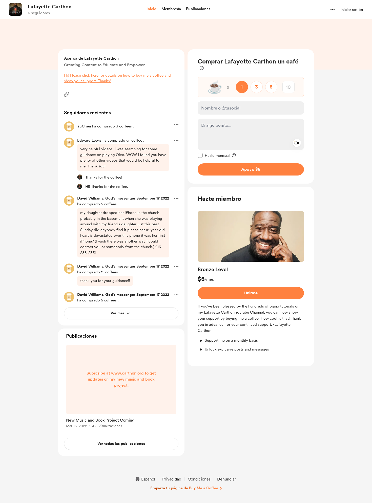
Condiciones (199, 479)
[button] (151, 9)
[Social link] (66, 94)
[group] (251, 281)
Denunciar (226, 479)
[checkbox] (214, 155)
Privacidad (171, 479)
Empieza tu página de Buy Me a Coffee (184, 488)
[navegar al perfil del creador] (15, 9)
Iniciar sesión (352, 9)
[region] (251, 116)
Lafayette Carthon (50, 7)
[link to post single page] (121, 387)
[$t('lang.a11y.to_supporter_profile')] (79, 177)
